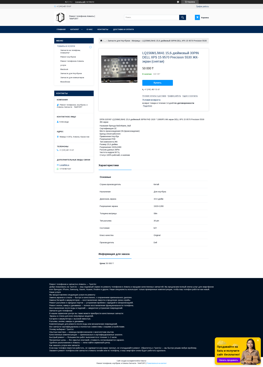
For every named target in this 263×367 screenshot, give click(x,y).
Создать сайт (80, 2)
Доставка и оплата (123, 29)
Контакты (103, 29)
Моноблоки (65, 82)
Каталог (74, 29)
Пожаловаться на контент (157, 363)
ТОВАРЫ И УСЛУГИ (66, 46)
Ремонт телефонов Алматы (72, 61)
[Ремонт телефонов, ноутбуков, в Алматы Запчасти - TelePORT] (60, 22)
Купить (157, 83)
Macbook (64, 69)
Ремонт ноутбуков (68, 57)
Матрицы (136, 41)
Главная (61, 29)
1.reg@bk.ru (64, 165)
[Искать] (182, 17)
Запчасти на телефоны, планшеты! (70, 51)
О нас (90, 29)
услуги (63, 65)
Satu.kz (143, 361)
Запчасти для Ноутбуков (119, 41)
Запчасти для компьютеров (72, 77)
